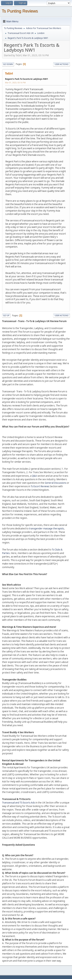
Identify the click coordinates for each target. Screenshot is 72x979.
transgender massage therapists (46, 528)
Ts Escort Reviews (40, 486)
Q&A (34, 475)
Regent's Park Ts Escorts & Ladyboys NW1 (26, 78)
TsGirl (9, 73)
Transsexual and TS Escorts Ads (18, 802)
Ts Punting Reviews (20, 11)
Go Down (8, 64)
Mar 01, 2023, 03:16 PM (15, 82)
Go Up (6, 315)
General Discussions (55, 482)
